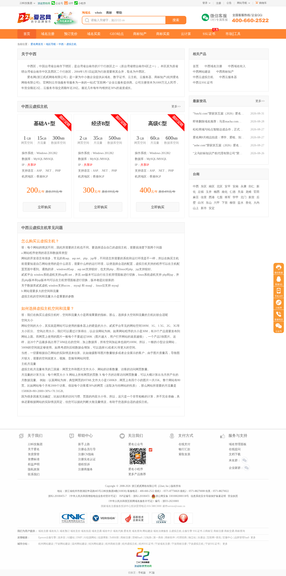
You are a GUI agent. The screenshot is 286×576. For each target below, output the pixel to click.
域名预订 (65, 531)
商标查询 (240, 531)
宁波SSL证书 (212, 543)
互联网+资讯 (214, 537)
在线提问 (235, 449)
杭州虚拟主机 (129, 543)
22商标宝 (208, 531)
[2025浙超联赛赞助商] (143, 557)
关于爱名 (34, 449)
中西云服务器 (228, 77)
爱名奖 (127, 531)
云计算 (186, 34)
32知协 (148, 537)
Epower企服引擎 (47, 537)
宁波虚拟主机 (196, 543)
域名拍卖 (86, 531)
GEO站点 (117, 34)
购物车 (263, 2)
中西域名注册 (213, 66)
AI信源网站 (90, 537)
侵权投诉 (84, 464)
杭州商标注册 (112, 543)
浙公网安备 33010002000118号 (172, 496)
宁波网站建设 (62, 543)
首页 (26, 34)
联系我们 (34, 474)
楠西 (217, 191)
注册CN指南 (86, 454)
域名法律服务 (160, 531)
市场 (228, 34)
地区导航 (51, 44)
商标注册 (219, 531)
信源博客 (103, 537)
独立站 (192, 537)
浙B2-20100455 (141, 496)
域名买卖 (93, 34)
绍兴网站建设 (96, 543)
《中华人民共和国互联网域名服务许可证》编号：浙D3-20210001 (143, 501)
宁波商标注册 (179, 543)
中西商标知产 (225, 71)
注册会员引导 (87, 449)
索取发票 (184, 454)
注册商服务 (85, 469)
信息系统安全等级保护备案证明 (208, 496)
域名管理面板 (237, 444)
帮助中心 (85, 435)
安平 (228, 186)
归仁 (251, 186)
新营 (251, 197)
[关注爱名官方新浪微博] (151, 449)
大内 (256, 202)
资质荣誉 (34, 454)
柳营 (233, 202)
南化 (225, 191)
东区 (204, 186)
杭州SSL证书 (146, 543)
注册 (218, 3)
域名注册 (47, 34)
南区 (212, 186)
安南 (235, 186)
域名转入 (54, 531)
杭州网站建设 (45, 543)
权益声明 (34, 464)
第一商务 (158, 537)
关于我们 (35, 435)
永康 (243, 186)
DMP (79, 537)
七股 (220, 197)
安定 (212, 208)
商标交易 (229, 531)
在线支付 (184, 444)
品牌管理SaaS (241, 537)
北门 (243, 197)
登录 (204, 2)
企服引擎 (187, 531)
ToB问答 (114, 537)
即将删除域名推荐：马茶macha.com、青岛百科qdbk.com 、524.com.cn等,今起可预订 (218, 121)
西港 (212, 197)
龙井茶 (61, 537)
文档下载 (235, 454)
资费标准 (34, 459)
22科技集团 (26, 3)
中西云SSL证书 (203, 82)
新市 (204, 208)
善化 (248, 202)
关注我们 (135, 435)
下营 (225, 202)
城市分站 (22, 543)
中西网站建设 (201, 71)
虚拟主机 (71, 44)
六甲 (217, 202)
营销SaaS (137, 537)
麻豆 (196, 197)
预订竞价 (70, 34)
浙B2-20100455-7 (57, 496)
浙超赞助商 (44, 3)
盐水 (240, 202)
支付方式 (185, 435)
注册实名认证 (87, 459)
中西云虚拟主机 (203, 77)
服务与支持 (237, 435)
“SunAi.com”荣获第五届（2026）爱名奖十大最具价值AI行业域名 (218, 113)
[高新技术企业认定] (136, 518)
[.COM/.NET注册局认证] (105, 518)
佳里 (204, 197)
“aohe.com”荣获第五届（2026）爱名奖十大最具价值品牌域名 (218, 145)
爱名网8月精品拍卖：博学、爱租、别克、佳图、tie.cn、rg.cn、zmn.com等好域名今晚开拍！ (218, 137)
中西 (61, 44)
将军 (228, 197)
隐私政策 (34, 469)
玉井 (209, 191)
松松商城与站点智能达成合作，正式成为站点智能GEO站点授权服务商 (218, 129)
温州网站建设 (79, 543)
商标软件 (170, 537)
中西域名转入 (237, 66)
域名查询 (137, 531)
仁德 (233, 191)
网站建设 (148, 531)
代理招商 (182, 537)
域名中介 (107, 531)
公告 (229, 2)
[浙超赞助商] (65, 18)
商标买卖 (163, 34)
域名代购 (118, 531)
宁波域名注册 (162, 543)
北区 (220, 186)
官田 (256, 191)
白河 (201, 202)
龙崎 (248, 191)
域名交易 (97, 531)
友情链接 (22, 537)
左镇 (201, 191)
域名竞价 (75, 531)
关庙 (240, 191)
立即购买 (44, 207)
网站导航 (242, 2)
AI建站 (71, 537)
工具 (237, 34)
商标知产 (140, 34)
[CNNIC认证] (74, 518)
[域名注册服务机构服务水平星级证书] (183, 518)
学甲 (235, 197)
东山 (209, 202)
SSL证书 (209, 34)
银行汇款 (184, 449)
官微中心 (228, 537)
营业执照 (233, 496)
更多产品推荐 (137, 474)
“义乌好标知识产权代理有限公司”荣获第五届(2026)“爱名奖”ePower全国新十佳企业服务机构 (218, 153)
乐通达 (201, 537)
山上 (196, 208)
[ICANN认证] (163, 518)
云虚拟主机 (175, 531)
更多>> (176, 106)
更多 (253, 537)
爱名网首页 (37, 44)
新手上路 (84, 444)
